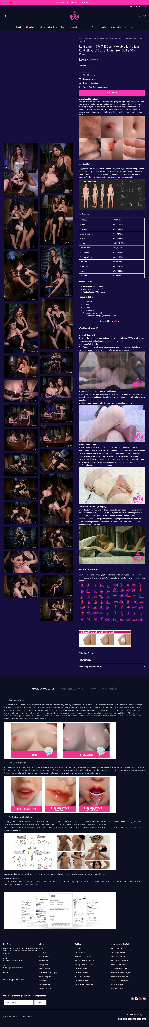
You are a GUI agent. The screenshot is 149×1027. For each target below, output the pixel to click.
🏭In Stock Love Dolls (48, 27)
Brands (85, 27)
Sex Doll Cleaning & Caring (119, 969)
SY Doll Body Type (117, 985)
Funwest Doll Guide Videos (84, 985)
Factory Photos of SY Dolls (84, 965)
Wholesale (42, 981)
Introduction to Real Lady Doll (121, 973)
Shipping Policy (44, 956)
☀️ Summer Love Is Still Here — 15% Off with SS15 (74, 2)
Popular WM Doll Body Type (120, 981)
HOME (18, 27)
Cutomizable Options (118, 952)
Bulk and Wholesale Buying (48, 973)
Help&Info (103, 27)
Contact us (128, 27)
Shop (94, 27)
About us (42, 948)
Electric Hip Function (118, 956)
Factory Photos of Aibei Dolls (84, 960)
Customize (74, 27)
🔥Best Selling (30, 27)
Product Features (117, 948)
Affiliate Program (45, 977)
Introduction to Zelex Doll (119, 977)
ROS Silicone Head (117, 989)
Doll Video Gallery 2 (81, 973)
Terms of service (44, 969)
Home (81, 39)
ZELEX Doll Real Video (82, 977)
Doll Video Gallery (81, 969)
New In (63, 27)
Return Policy (43, 960)
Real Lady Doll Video (82, 981)
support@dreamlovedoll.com (13, 960)
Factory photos (80, 952)
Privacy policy (43, 965)
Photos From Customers (83, 956)
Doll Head (78, 948)
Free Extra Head (44, 985)
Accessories (116, 27)
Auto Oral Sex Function (118, 965)
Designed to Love (45, 989)
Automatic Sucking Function (120, 960)
